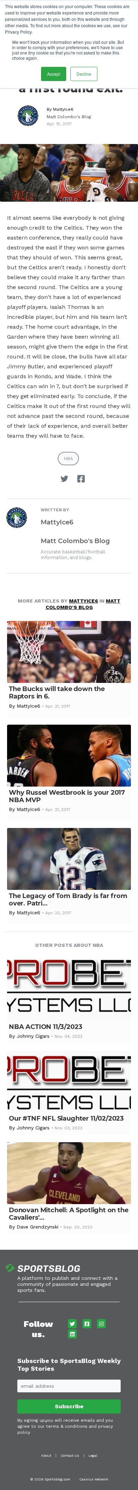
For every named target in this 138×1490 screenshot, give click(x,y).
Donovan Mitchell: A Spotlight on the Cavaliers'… (68, 1213)
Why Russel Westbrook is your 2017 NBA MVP (67, 796)
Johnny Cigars (33, 1036)
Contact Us (70, 1455)
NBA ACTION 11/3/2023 (45, 1027)
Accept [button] (53, 74)
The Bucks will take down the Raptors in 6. (57, 692)
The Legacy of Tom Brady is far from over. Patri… (68, 899)
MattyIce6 (63, 109)
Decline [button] (83, 74)
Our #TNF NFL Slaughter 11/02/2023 (66, 1118)
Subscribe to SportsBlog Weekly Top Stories (69, 1364)
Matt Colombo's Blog (69, 116)
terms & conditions (66, 1426)
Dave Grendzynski (37, 1227)
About (46, 1455)
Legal (92, 1455)
